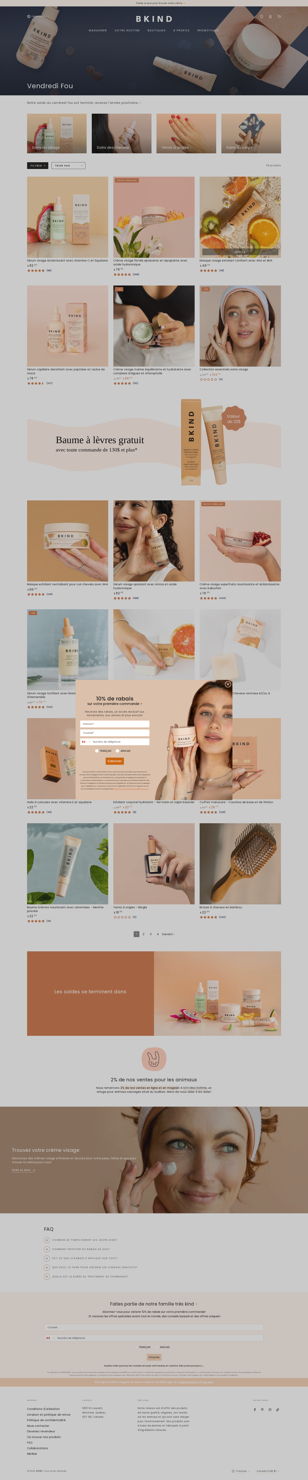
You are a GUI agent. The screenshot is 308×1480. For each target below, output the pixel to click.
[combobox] (85, 741)
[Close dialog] (228, 684)
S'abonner (115, 761)
